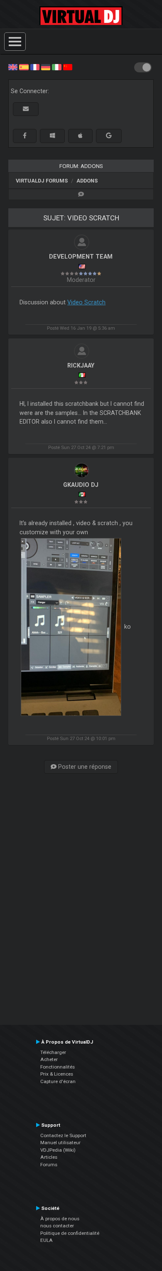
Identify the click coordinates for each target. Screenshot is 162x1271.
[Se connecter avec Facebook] (25, 136)
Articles (48, 1157)
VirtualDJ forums (42, 181)
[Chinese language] (67, 66)
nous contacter (57, 1226)
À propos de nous (59, 1219)
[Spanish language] (23, 66)
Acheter (49, 1059)
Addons (87, 181)
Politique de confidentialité (69, 1233)
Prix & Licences (56, 1074)
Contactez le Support (63, 1135)
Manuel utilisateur (60, 1142)
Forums (48, 1164)
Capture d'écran (58, 1081)
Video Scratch (86, 302)
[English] (12, 66)
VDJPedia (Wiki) (58, 1150)
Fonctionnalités (57, 1067)
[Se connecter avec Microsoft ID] (52, 136)
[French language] (34, 66)
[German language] (45, 66)
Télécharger (53, 1052)
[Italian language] (56, 66)
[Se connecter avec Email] (26, 109)
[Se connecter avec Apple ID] (80, 136)
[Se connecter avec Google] (109, 136)
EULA (46, 1240)
